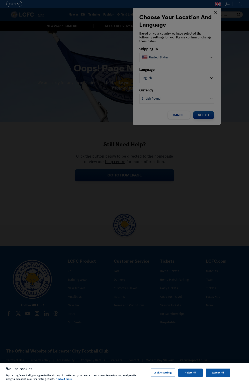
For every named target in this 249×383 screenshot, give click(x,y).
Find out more (64, 379)
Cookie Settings (163, 372)
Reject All (190, 372)
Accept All (218, 372)
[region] (124, 373)
